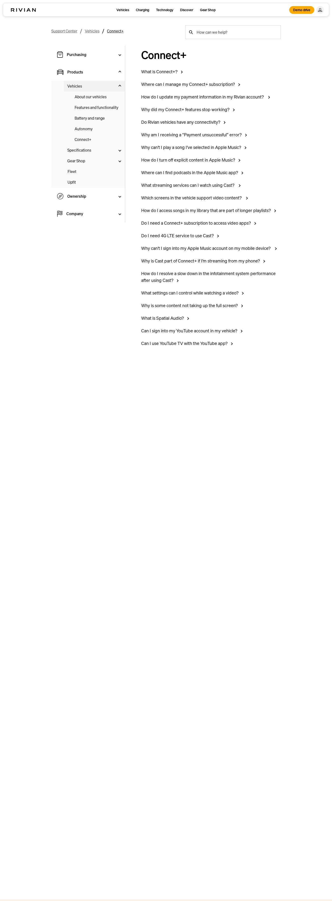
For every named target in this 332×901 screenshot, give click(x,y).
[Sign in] (320, 10)
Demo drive (301, 10)
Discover (186, 10)
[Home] (23, 10)
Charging (142, 10)
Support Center (64, 31)
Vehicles (122, 10)
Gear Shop (208, 10)
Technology (164, 10)
